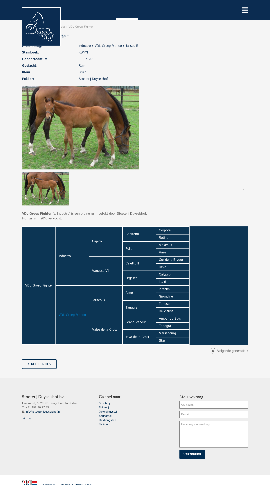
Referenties (41, 364)
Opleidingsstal (108, 412)
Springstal (105, 416)
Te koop (104, 424)
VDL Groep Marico (72, 315)
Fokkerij (104, 407)
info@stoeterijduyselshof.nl (43, 412)
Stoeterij (104, 403)
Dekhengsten (107, 420)
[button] (243, 189)
